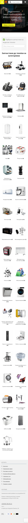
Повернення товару (7, 468)
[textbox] (14, 46)
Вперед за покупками (9, 25)
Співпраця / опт (7, 476)
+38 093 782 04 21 (6, 504)
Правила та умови (7, 484)
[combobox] (14, 46)
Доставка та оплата (8, 471)
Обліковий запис (7, 479)
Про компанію (6, 481)
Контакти (5, 466)
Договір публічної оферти (9, 473)
